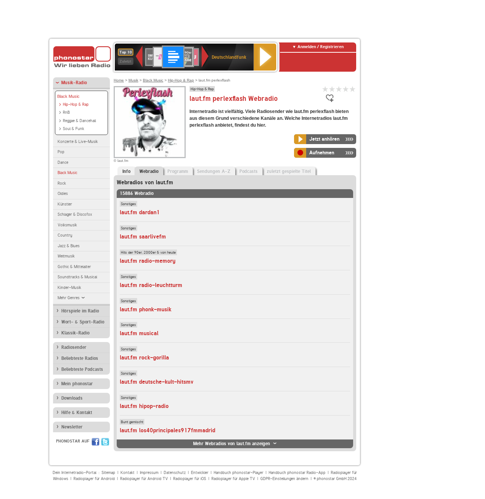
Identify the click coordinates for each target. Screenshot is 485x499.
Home (119, 80)
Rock (62, 183)
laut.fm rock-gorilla (144, 357)
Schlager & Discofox (75, 214)
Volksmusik (67, 225)
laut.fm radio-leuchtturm (151, 285)
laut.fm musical (139, 333)
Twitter (105, 442)
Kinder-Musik (69, 287)
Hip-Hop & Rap (76, 104)
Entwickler (199, 472)
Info (126, 171)
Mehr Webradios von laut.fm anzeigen (231, 443)
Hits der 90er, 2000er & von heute (148, 252)
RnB (66, 112)
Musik (133, 80)
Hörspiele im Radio (80, 311)
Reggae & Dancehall (79, 120)
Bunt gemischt (132, 421)
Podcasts (248, 171)
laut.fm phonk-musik (145, 309)
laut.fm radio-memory (147, 260)
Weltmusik (66, 256)
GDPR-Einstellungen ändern (284, 478)
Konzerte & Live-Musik (78, 141)
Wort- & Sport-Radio (82, 322)
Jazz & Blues (69, 245)
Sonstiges (128, 203)
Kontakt (127, 472)
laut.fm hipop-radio (144, 406)
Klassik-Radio (75, 333)
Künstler (65, 204)
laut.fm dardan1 (140, 212)
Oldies (63, 193)
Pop (61, 151)
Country (65, 235)
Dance (63, 162)
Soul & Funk (73, 128)
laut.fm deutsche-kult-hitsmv (157, 381)
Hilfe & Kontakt (76, 412)
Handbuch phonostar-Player (238, 472)
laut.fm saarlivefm (143, 236)
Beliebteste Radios (79, 358)
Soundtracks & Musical (77, 277)
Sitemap (108, 472)
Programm (177, 171)
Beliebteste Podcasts (82, 369)
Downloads (72, 398)
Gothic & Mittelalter (74, 266)
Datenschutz (175, 472)
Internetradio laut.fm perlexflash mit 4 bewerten (346, 89)
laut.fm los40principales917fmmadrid (167, 430)
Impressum (149, 472)
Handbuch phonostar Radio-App (297, 472)
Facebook (95, 442)
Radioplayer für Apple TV (233, 478)
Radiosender (73, 347)
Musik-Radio (74, 82)
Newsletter (72, 427)
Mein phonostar (77, 383)
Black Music (68, 96)
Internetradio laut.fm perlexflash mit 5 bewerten (352, 89)
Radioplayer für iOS (189, 478)
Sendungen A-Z (213, 171)
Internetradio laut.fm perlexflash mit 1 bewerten (325, 89)
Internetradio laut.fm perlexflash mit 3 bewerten (339, 89)
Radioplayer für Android (94, 478)
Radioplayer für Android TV (144, 478)
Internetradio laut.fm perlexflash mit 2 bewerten (332, 89)
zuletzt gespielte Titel (289, 171)
